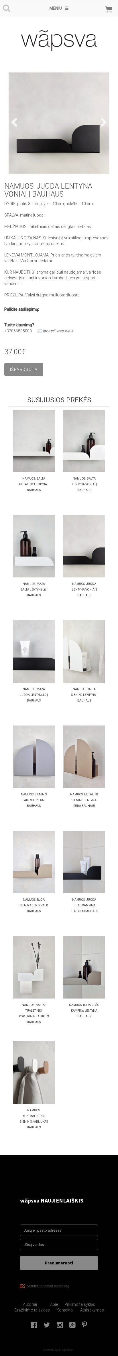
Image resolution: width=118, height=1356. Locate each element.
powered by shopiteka (58, 1349)
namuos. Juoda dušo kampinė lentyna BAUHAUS (84, 905)
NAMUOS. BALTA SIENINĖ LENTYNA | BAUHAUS (84, 695)
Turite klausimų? (19, 325)
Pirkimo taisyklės (79, 1304)
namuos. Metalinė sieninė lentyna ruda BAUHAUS (84, 800)
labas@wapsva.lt (58, 331)
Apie (54, 1304)
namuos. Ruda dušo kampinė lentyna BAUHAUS (84, 1010)
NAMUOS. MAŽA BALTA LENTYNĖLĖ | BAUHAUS (33, 589)
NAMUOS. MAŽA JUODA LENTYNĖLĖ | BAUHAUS (34, 695)
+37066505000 (18, 331)
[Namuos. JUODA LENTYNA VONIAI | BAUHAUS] (59, 123)
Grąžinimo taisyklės (32, 1310)
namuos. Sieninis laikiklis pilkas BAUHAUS (34, 800)
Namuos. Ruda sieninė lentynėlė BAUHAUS (34, 905)
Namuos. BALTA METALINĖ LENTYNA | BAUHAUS (33, 484)
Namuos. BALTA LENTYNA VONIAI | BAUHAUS (84, 484)
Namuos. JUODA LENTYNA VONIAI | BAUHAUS (84, 589)
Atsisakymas (92, 1310)
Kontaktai (65, 1310)
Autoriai (30, 1304)
